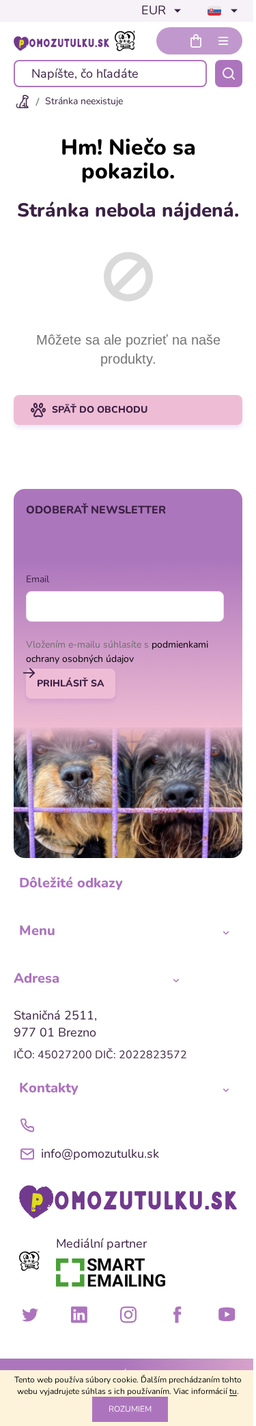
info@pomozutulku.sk (100, 1153)
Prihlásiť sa (70, 683)
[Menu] (223, 41)
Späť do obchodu (99, 409)
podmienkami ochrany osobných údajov (117, 651)
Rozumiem (130, 1409)
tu (233, 1391)
